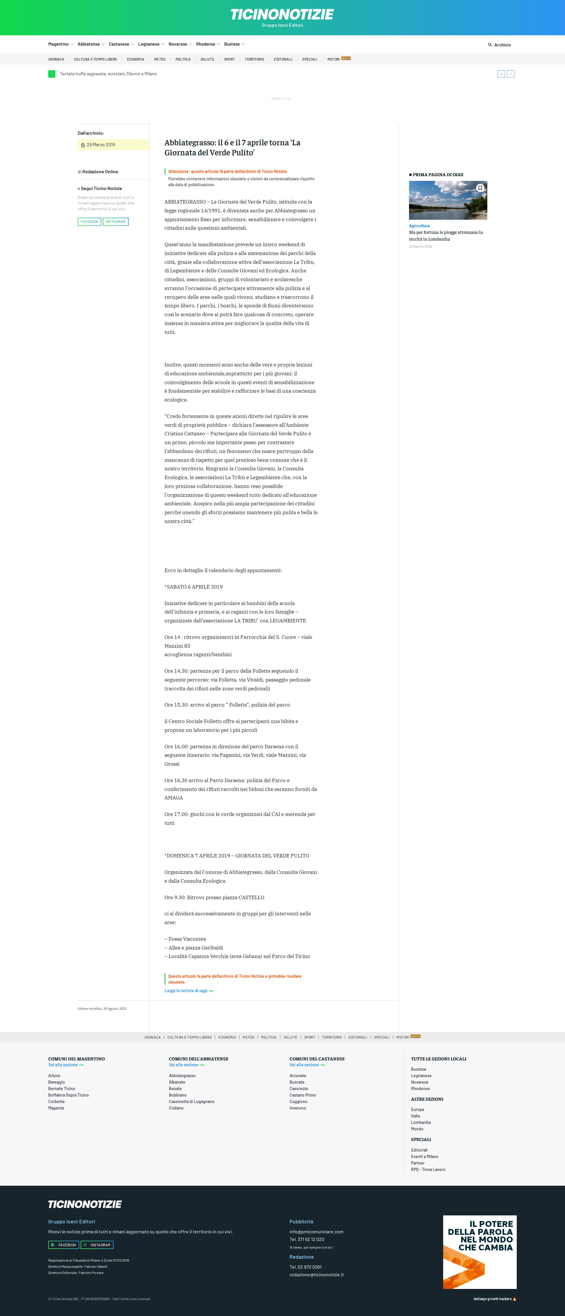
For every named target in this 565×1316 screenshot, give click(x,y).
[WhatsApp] (252, 1015)
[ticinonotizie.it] (282, 14)
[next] (510, 74)
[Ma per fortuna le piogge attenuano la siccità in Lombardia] (448, 200)
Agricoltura (419, 226)
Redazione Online (100, 171)
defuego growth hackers (493, 1299)
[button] (498, 45)
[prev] (501, 74)
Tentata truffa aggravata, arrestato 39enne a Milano (108, 73)
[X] (225, 1015)
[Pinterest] (239, 1015)
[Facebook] (211, 1015)
